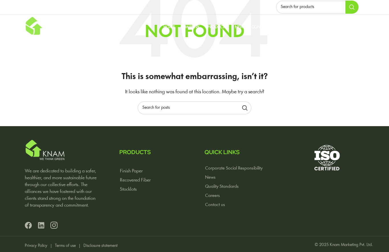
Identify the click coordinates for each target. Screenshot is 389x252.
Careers (212, 195)
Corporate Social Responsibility (234, 168)
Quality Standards (222, 186)
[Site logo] (46, 27)
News (210, 177)
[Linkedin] (41, 225)
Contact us (215, 205)
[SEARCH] (352, 7)
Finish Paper (131, 171)
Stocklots (128, 189)
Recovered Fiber (135, 180)
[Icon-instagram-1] (54, 225)
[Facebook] (28, 225)
